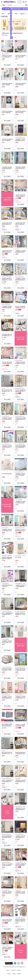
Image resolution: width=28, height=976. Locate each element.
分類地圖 (19, 973)
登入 (20, 2)
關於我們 (14, 970)
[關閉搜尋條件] (6, 5)
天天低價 (10, 20)
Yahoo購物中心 (9, 2)
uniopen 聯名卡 (17, 9)
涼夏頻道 (10, 23)
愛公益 (10, 35)
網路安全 (9, 973)
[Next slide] (12, 46)
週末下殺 (10, 29)
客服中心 (8, 970)
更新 (24, 966)
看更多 (10, 37)
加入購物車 (7, 65)
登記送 (10, 12)
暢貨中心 (10, 15)
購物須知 (19, 970)
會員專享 (10, 32)
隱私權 (14, 973)
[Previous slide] (2, 46)
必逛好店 (10, 26)
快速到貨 (10, 18)
